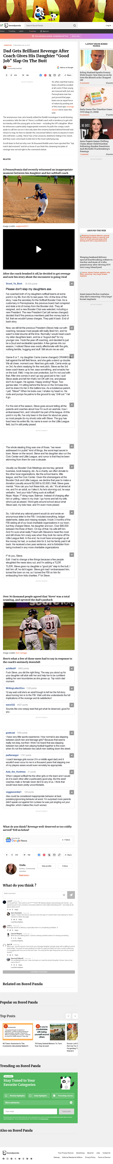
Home (2, 31)
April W (9, 944)
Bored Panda (11, 1153)
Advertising (80, 1153)
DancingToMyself (17, 958)
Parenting (8, 45)
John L (9, 926)
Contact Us (106, 1153)
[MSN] (27, 1159)
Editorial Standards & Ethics (72, 1157)
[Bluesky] (19, 1159)
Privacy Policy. (44, 1119)
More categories (12, 1102)
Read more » (24, 875)
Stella (9, 66)
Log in (108, 25)
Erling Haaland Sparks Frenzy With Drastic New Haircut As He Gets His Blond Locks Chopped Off (96, 76)
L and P (9, 901)
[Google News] (31, 1159)
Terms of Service (104, 1157)
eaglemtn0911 (22, 226)
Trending (12, 31)
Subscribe (66, 1111)
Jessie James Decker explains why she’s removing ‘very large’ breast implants (96, 296)
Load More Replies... (17, 922)
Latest (21, 31)
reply (16, 909)
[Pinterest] (11, 1159)
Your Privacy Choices (65, 1153)
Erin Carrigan (21, 653)
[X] (15, 1159)
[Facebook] (3, 1159)
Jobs (98, 1153)
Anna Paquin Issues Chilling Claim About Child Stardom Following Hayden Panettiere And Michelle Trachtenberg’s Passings (95, 146)
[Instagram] (7, 1159)
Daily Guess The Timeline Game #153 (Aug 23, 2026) (96, 110)
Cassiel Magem (16, 934)
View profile (46, 866)
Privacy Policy (90, 1157)
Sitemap (57, 1157)
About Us (90, 1153)
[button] (68, 1016)
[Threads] (23, 1159)
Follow (65, 866)
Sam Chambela (16, 913)
